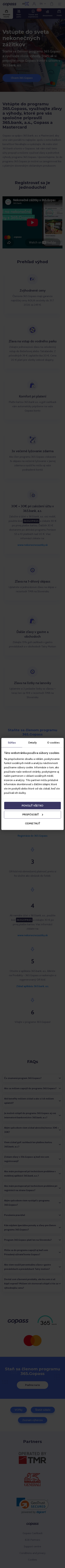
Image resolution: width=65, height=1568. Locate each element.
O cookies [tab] (53, 742)
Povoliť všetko (32, 805)
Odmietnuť (32, 823)
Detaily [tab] (32, 742)
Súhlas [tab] (12, 742)
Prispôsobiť (30, 814)
